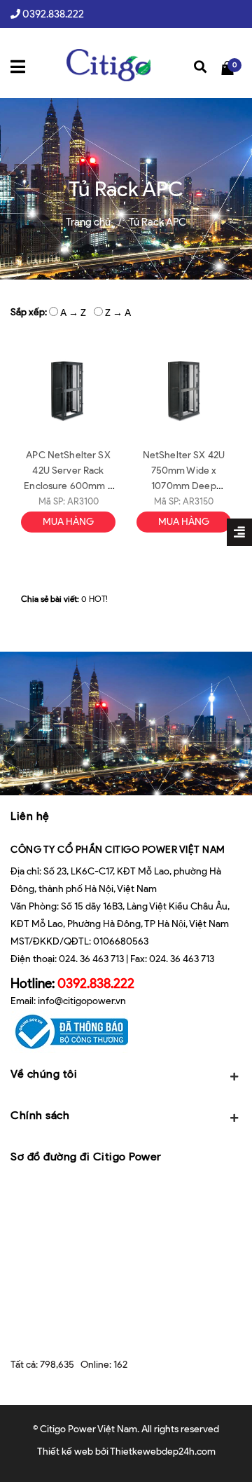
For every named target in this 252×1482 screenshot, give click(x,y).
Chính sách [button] (39, 1115)
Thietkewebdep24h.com (163, 1451)
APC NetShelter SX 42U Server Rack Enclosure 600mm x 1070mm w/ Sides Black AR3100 (68, 486)
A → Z (73, 313)
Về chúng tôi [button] (43, 1073)
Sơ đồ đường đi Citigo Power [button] (86, 1156)
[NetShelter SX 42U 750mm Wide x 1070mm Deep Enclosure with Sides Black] (183, 391)
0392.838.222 (53, 14)
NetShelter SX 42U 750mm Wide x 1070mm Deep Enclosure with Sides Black (184, 486)
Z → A (118, 313)
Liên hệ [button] (30, 816)
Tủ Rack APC (157, 222)
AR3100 (83, 501)
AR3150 (198, 501)
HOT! (98, 599)
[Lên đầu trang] (223, 1450)
